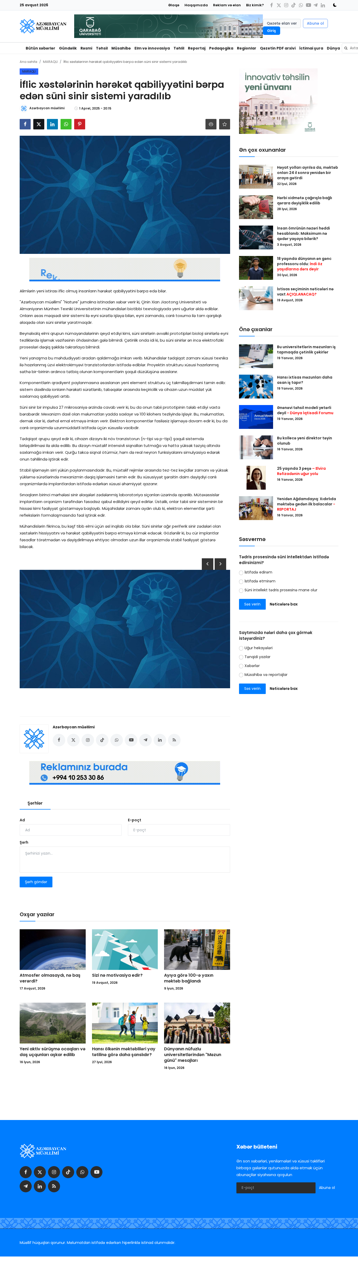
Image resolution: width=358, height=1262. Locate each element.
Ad (22, 820)
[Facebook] (271, 5)
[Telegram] (315, 5)
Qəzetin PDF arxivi (278, 48)
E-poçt (134, 820)
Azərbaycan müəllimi (74, 727)
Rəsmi (86, 48)
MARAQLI (50, 61)
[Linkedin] (323, 5)
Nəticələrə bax (284, 604)
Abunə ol (315, 23)
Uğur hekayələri (259, 648)
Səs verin (252, 604)
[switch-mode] (333, 5)
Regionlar (246, 48)
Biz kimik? (255, 5)
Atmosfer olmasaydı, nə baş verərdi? (50, 978)
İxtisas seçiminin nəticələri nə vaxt (305, 291)
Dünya (333, 48)
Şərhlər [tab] (35, 803)
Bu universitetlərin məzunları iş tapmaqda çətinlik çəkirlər (306, 349)
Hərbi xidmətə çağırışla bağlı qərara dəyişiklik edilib (304, 200)
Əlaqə (173, 5)
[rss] (54, 1186)
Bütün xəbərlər (40, 48)
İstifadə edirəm (258, 572)
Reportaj (196, 48)
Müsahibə (121, 48)
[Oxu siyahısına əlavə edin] (224, 124)
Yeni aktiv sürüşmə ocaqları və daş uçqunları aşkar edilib (52, 1052)
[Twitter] (278, 5)
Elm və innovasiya (152, 48)
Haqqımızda (196, 5)
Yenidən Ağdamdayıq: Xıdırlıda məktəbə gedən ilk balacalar (306, 504)
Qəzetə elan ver (282, 23)
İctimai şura (311, 48)
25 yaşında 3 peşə (301, 471)
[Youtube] (308, 5)
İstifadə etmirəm (260, 581)
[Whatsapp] (301, 5)
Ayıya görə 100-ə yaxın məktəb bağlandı (188, 978)
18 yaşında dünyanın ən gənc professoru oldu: (304, 264)
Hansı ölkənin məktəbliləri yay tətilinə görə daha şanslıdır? (123, 1052)
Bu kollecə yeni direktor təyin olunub (304, 440)
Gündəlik (68, 48)
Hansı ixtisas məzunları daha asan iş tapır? (304, 380)
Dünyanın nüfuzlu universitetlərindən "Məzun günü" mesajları (192, 1054)
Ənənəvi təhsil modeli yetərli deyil (305, 410)
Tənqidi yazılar (257, 656)
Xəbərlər (252, 665)
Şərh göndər (36, 881)
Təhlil (178, 48)
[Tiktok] (293, 5)
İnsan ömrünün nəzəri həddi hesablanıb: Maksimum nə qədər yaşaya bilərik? (303, 233)
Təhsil (102, 48)
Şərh (24, 842)
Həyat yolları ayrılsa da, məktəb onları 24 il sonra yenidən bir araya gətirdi (307, 173)
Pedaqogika (221, 48)
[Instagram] (286, 5)
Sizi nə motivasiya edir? (117, 975)
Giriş (271, 30)
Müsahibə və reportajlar (266, 674)
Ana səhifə (28, 61)
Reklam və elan (227, 5)
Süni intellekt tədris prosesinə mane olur (281, 590)
